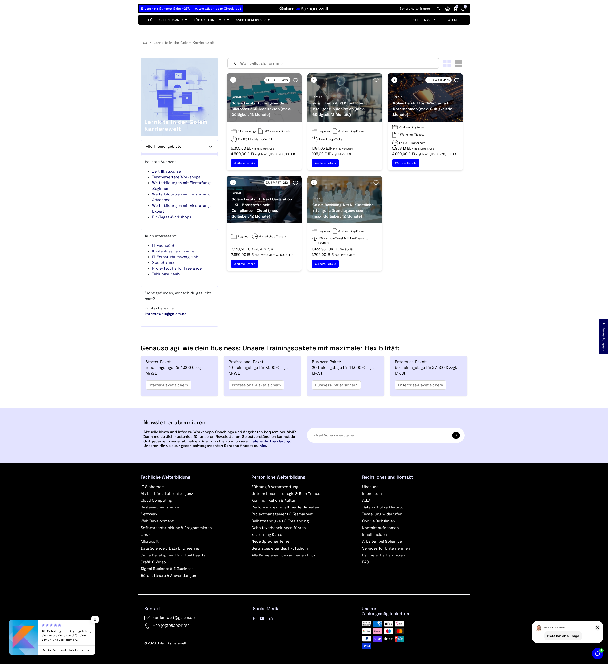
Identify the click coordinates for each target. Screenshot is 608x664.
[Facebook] (254, 617)
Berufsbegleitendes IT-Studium (280, 548)
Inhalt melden (374, 534)
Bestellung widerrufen (382, 514)
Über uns (370, 486)
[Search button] (232, 63)
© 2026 (165, 643)
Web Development (157, 520)
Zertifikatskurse (166, 171)
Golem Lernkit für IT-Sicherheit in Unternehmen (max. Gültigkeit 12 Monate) (423, 109)
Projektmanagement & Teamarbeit (282, 514)
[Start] (145, 42)
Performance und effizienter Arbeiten (285, 507)
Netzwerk (149, 514)
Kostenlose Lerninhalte (173, 251)
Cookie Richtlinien (378, 520)
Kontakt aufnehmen (380, 527)
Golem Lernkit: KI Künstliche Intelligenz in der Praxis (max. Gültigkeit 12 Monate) (338, 109)
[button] (447, 8)
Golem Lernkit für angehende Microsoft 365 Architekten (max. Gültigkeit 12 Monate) (261, 109)
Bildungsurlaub (166, 273)
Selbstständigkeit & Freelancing (280, 520)
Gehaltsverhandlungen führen (279, 527)
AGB (366, 500)
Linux (146, 534)
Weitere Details (244, 163)
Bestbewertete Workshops (176, 177)
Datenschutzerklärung (270, 441)
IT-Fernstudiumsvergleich (175, 256)
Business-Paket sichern (336, 385)
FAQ (365, 562)
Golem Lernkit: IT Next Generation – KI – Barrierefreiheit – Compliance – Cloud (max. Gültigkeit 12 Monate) (262, 208)
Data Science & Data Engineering (170, 548)
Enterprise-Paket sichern (420, 385)
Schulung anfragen (414, 8)
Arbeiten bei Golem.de (382, 541)
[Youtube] (262, 617)
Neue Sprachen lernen (272, 541)
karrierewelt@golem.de (174, 617)
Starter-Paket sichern (168, 385)
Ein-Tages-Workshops (171, 216)
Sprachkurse (163, 262)
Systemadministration (160, 507)
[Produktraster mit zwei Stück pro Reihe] (447, 63)
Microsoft (150, 541)
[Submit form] (456, 435)
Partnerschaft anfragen (383, 555)
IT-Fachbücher (165, 245)
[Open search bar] (438, 8)
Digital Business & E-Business (167, 568)
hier (263, 445)
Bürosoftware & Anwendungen (168, 575)
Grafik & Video (153, 562)
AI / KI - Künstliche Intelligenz (167, 493)
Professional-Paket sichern (256, 385)
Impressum (372, 493)
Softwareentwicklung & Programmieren (176, 527)
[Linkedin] (271, 617)
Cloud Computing (156, 500)
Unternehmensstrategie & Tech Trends (286, 493)
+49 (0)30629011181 (171, 625)
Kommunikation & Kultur (273, 500)
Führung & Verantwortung (275, 486)
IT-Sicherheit (152, 486)
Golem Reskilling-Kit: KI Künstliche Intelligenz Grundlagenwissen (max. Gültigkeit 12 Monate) (343, 210)
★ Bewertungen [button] (603, 336)
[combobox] (338, 63)
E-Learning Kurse (267, 534)
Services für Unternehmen (386, 548)
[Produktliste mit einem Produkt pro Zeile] (458, 63)
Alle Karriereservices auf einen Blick (284, 555)
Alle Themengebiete (163, 146)
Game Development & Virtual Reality (173, 555)
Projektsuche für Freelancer (177, 268)
